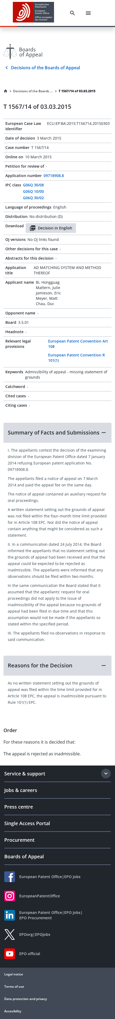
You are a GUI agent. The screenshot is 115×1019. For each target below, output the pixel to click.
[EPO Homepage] (33, 13)
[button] (57, 433)
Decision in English (55, 227)
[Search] (72, 13)
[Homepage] (5, 91)
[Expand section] (106, 773)
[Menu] (88, 13)
